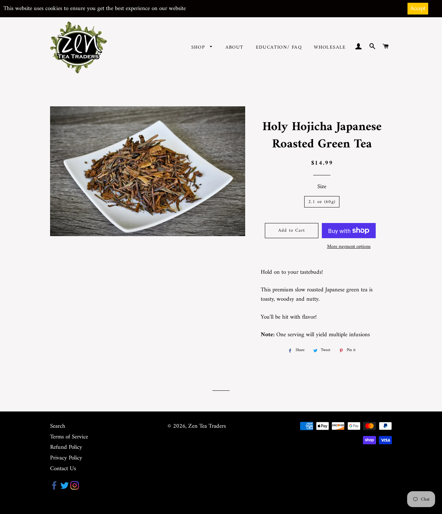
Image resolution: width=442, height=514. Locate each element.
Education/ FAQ (279, 47)
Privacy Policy (66, 458)
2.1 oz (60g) (322, 202)
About (234, 47)
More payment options (349, 247)
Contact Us (63, 469)
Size (321, 187)
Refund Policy (66, 447)
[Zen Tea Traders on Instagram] (74, 487)
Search (57, 426)
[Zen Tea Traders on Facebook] (54, 487)
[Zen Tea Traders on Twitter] (64, 487)
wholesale (330, 47)
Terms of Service (69, 437)
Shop (199, 47)
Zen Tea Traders (207, 426)
